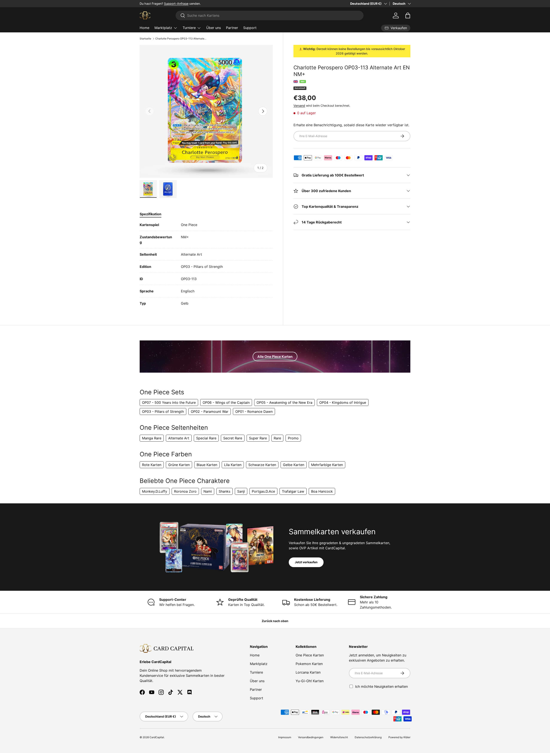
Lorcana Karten (308, 672)
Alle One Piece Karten (275, 356)
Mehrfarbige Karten (327, 465)
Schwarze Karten (262, 465)
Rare (277, 438)
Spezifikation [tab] (150, 214)
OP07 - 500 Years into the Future (169, 402)
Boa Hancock (322, 491)
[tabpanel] (206, 264)
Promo (293, 438)
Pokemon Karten (309, 664)
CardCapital (157, 737)
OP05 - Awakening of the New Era (284, 402)
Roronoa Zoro (185, 491)
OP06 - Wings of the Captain (226, 402)
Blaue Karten (207, 465)
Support (250, 28)
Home (144, 28)
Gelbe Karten (293, 465)
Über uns (213, 28)
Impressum (284, 737)
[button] (407, 15)
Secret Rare (232, 438)
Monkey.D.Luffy (154, 491)
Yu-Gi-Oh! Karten (310, 681)
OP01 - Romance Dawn (254, 411)
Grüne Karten (179, 465)
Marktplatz (163, 28)
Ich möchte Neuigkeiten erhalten (381, 686)
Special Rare (206, 438)
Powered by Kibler (399, 737)
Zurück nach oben (275, 621)
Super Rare (258, 438)
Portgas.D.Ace (263, 491)
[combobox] (270, 15)
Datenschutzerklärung (368, 737)
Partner (232, 28)
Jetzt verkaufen (306, 562)
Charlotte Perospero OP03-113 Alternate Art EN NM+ (181, 38)
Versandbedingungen (310, 737)
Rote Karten (151, 465)
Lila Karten (232, 465)
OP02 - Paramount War (209, 411)
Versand (299, 105)
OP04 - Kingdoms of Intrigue (342, 402)
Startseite (145, 38)
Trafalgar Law (293, 491)
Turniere (189, 28)
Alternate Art (178, 438)
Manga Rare (151, 438)
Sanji (241, 491)
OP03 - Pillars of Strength (163, 411)
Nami (207, 491)
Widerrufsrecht (339, 737)
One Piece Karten (310, 655)
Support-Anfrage (176, 3)
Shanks (224, 491)
